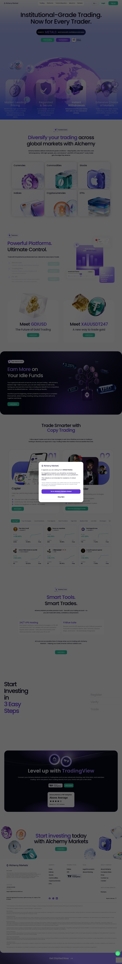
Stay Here (61, 497)
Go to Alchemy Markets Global (61, 491)
